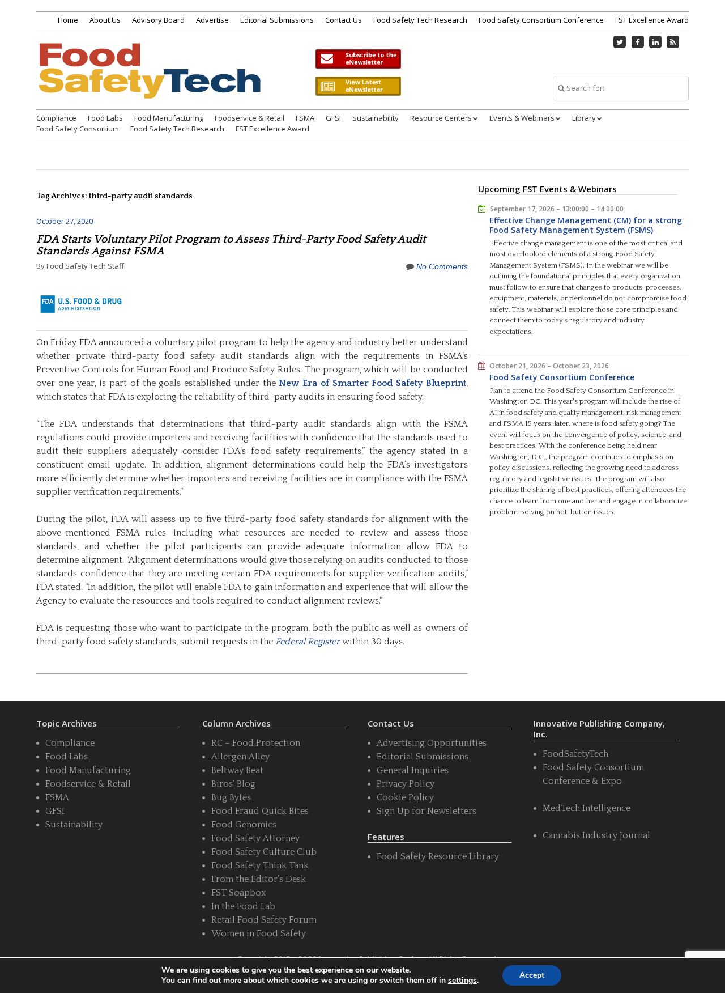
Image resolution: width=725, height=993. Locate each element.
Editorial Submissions (277, 20)
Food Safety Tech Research (420, 20)
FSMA (305, 118)
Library (584, 118)
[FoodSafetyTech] (149, 81)
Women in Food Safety (258, 933)
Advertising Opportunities (432, 743)
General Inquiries (413, 770)
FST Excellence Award (652, 20)
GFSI (333, 118)
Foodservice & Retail (249, 118)
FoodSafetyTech (575, 754)
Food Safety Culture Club (264, 852)
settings (462, 980)
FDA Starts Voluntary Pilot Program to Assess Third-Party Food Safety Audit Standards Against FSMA (231, 245)
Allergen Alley (240, 757)
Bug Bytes (231, 797)
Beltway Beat (237, 770)
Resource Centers (441, 118)
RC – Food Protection (255, 743)
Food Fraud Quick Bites (260, 811)
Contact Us (343, 20)
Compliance (56, 118)
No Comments (442, 266)
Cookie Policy (405, 797)
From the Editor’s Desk (258, 879)
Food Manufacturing (168, 118)
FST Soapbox (238, 893)
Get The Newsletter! (358, 59)
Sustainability (375, 118)
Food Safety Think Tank (260, 865)
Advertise (212, 20)
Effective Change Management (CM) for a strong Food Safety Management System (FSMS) (585, 225)
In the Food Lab (243, 906)
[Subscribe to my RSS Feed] (673, 42)
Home (68, 20)
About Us (105, 20)
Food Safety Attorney (255, 838)
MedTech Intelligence (586, 808)
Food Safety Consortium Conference (541, 20)
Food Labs (105, 118)
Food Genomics (243, 825)
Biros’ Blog (233, 784)
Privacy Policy (405, 784)
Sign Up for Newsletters (426, 811)
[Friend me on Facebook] (637, 42)
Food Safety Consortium (77, 129)
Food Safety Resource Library (438, 856)
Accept (531, 975)
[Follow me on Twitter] (620, 42)
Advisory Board (158, 20)
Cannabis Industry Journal (596, 835)
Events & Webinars (522, 118)
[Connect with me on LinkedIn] (655, 42)
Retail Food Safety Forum (264, 920)
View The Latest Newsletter (358, 86)
